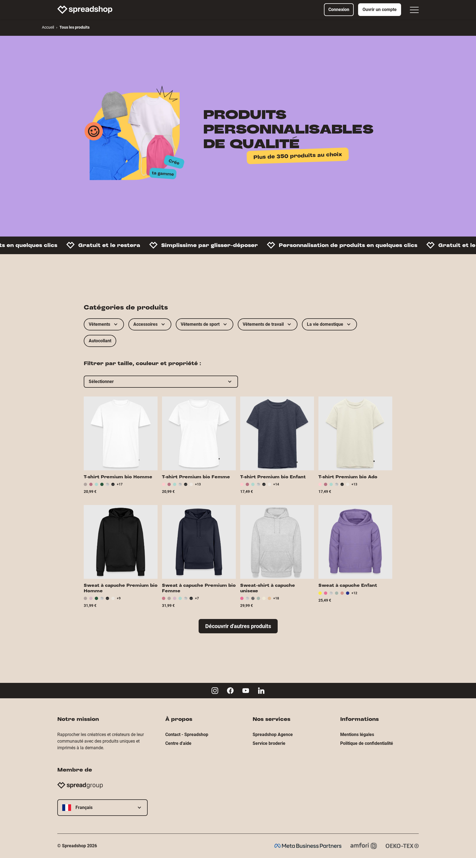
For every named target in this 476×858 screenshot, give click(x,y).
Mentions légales (357, 734)
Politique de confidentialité (366, 743)
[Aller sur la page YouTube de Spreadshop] (245, 690)
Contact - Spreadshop (186, 734)
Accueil (48, 27)
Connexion (338, 9)
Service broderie (269, 743)
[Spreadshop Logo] (84, 10)
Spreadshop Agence (273, 734)
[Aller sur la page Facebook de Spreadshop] (230, 690)
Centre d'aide (178, 743)
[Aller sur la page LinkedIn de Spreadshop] (261, 690)
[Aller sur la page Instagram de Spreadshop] (215, 690)
